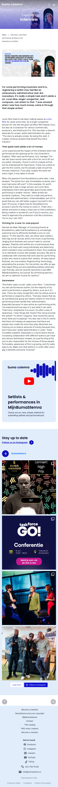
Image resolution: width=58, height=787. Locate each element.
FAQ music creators (29, 728)
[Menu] (54, 5)
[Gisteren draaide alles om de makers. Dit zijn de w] (29, 487)
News (4, 35)
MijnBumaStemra (29, 717)
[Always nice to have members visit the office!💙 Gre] (29, 653)
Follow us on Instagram (15, 442)
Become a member (29, 709)
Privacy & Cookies (14, 783)
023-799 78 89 (32, 767)
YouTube (31, 757)
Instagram (31, 749)
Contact (29, 721)
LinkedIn (31, 753)
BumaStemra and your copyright (29, 713)
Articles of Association (42, 783)
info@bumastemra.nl (32, 772)
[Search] (49, 5)
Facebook (31, 744)
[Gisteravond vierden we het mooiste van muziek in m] (29, 598)
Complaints (27, 783)
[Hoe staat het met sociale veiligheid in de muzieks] (29, 543)
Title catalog (29, 725)
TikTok (31, 762)
